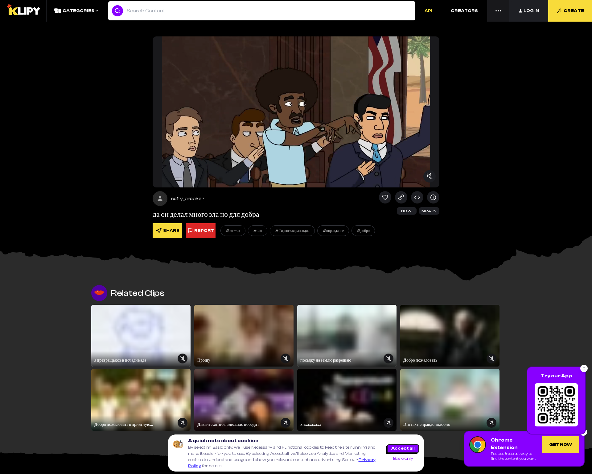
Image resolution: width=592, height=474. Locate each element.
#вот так (233, 231)
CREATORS (464, 10)
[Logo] (23, 11)
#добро (363, 231)
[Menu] (498, 11)
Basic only (403, 458)
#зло (257, 231)
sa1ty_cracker (187, 198)
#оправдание (333, 231)
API (428, 10)
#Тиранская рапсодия (292, 231)
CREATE (574, 10)
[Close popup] (584, 368)
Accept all (403, 448)
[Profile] (160, 198)
